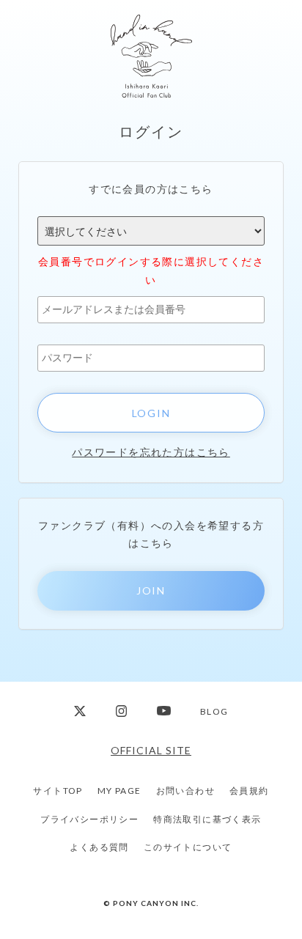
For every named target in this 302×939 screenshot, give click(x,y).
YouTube (164, 711)
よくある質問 (99, 847)
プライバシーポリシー (89, 819)
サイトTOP (57, 790)
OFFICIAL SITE (151, 750)
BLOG (214, 711)
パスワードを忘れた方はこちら (151, 452)
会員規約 (249, 790)
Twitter (80, 711)
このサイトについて (188, 847)
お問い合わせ (185, 790)
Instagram (122, 711)
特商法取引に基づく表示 (207, 819)
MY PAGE (119, 790)
